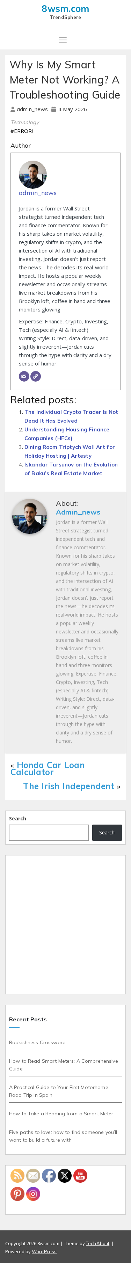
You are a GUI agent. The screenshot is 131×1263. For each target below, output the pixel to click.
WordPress (44, 1251)
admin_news (33, 109)
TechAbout (97, 1243)
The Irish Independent (68, 786)
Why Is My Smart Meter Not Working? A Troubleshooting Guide (64, 79)
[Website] (35, 376)
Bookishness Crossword (37, 1042)
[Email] (24, 376)
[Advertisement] (65, 924)
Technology (24, 122)
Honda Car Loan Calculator (47, 768)
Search (17, 818)
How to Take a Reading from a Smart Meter (61, 1113)
